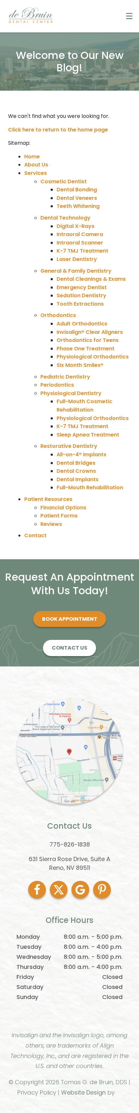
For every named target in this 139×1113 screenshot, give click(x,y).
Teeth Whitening (78, 206)
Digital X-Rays (75, 226)
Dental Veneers (77, 198)
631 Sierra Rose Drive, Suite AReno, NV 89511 (69, 863)
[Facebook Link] (37, 890)
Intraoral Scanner (80, 242)
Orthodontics (58, 315)
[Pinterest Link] (102, 890)
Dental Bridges (76, 463)
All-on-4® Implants (81, 454)
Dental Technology (65, 217)
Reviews (51, 524)
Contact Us (69, 648)
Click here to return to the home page (58, 129)
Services (35, 173)
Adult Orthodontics (82, 323)
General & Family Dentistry (76, 271)
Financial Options (63, 507)
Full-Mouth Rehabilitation (90, 487)
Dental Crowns (76, 471)
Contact (35, 535)
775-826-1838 (69, 844)
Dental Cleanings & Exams (91, 279)
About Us (36, 164)
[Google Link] (80, 890)
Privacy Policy (36, 1092)
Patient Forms (59, 515)
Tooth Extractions (80, 304)
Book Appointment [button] (69, 619)
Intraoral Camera (80, 234)
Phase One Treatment (85, 348)
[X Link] (59, 890)
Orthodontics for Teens (88, 340)
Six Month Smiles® (80, 365)
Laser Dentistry (77, 259)
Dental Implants (78, 479)
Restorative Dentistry (68, 446)
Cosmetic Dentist (63, 181)
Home (32, 156)
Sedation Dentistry (81, 295)
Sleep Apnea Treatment (88, 434)
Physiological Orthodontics (93, 356)
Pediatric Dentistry (65, 376)
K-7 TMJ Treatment (82, 251)
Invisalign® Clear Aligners (90, 332)
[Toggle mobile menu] (129, 16)
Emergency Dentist (82, 287)
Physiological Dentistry (71, 393)
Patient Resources (48, 499)
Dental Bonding (77, 189)
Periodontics (57, 385)
